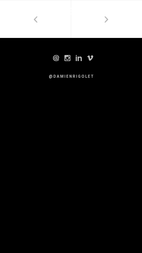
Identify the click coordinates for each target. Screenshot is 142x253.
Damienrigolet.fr (50, 11)
